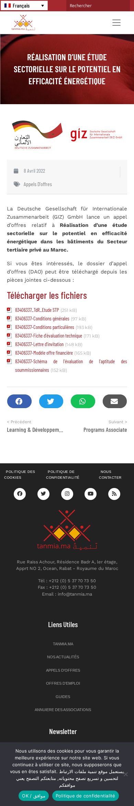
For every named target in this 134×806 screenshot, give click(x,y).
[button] (19, 401)
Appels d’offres (63, 670)
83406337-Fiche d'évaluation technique (48, 335)
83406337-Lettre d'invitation (39, 344)
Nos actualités (63, 657)
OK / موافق (33, 795)
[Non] (125, 774)
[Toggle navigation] (116, 22)
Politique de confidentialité (63, 474)
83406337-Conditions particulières (44, 327)
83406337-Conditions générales (42, 318)
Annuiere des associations (63, 710)
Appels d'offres (38, 184)
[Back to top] (104, 784)
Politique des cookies (19, 474)
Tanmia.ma (63, 644)
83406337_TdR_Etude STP (37, 310)
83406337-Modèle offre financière (44, 353)
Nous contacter (110, 474)
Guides (63, 697)
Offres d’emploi (63, 683)
